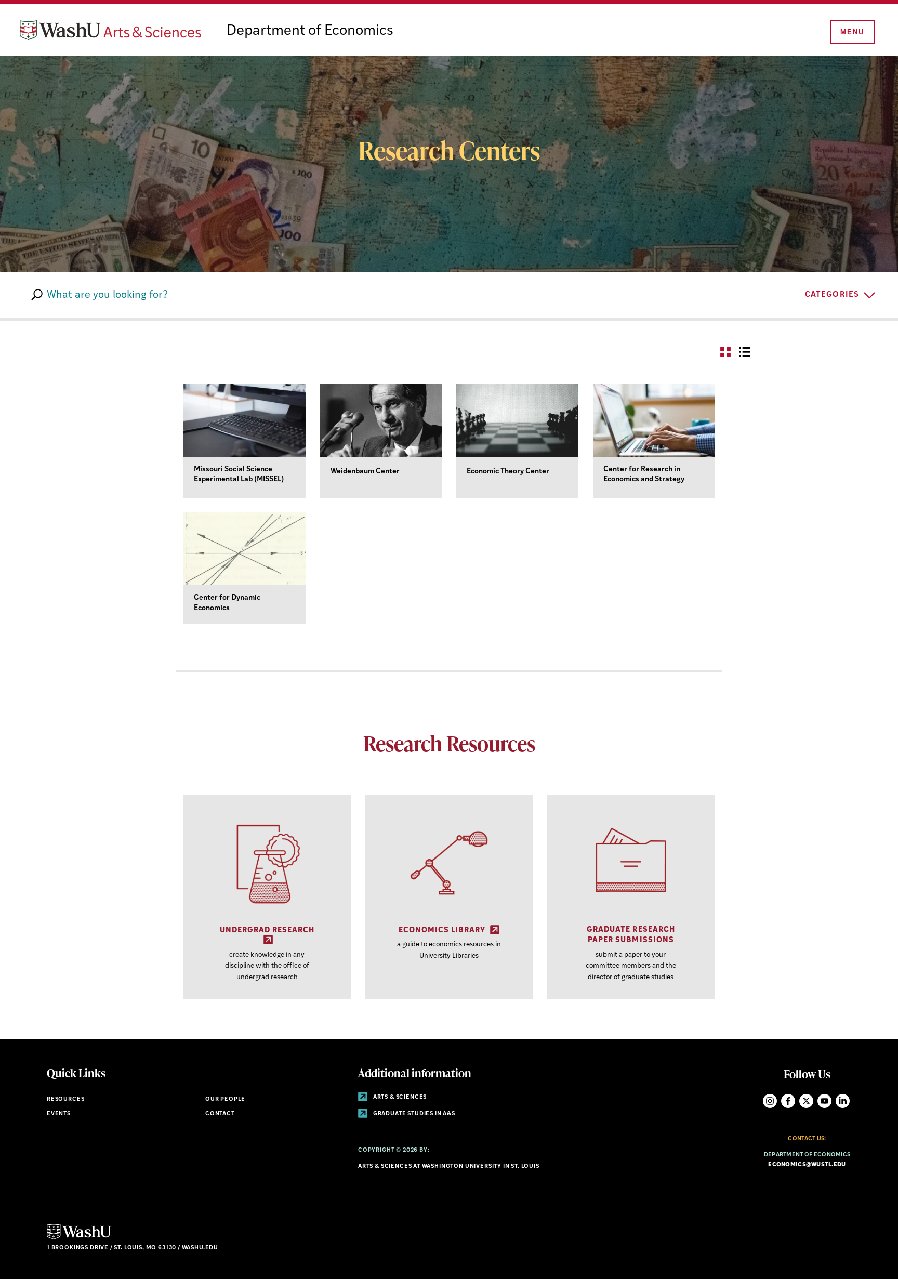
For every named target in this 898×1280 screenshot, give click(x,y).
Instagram (770, 1101)
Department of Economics (310, 31)
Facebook (788, 1101)
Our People (225, 1099)
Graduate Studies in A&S (413, 1114)
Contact (220, 1114)
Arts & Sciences (399, 1097)
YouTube (824, 1101)
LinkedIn (843, 1101)
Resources (65, 1099)
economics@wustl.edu (807, 1165)
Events (59, 1114)
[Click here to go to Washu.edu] (79, 1238)
